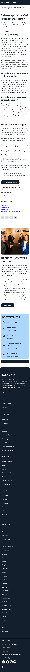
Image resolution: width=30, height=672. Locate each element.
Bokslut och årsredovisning (9, 435)
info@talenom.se (11, 330)
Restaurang (5, 477)
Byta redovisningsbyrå (7, 450)
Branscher (5, 456)
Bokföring (4, 431)
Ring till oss (12, 322)
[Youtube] (14, 661)
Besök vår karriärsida (12, 356)
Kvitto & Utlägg (6, 443)
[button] (2, 2)
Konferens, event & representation (11, 211)
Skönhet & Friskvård (7, 481)
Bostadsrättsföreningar (8, 461)
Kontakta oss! (5, 196)
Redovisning (5, 419)
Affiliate (4, 511)
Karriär (3, 507)
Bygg (3, 465)
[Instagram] (11, 661)
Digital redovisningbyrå (8, 447)
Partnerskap (5, 515)
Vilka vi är (4, 499)
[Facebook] (3, 661)
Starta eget (4, 205)
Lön (3, 427)
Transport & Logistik (7, 484)
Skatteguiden (5, 207)
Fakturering (5, 439)
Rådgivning (5, 423)
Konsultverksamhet (7, 473)
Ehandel (4, 469)
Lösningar (5, 415)
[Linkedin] (7, 661)
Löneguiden (4, 209)
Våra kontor (10, 338)
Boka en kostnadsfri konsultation (15, 348)
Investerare (5, 503)
